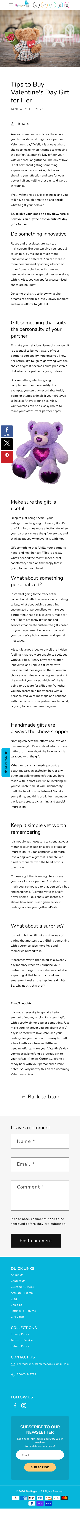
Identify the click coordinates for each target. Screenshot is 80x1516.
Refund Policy (20, 1346)
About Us (17, 1275)
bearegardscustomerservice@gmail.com (43, 1364)
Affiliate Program (22, 1293)
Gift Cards (17, 1317)
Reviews (6, 762)
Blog (14, 1299)
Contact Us (18, 1281)
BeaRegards (33, 1491)
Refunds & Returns (23, 1311)
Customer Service (22, 1287)
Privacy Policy (20, 1334)
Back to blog (44, 1096)
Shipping (17, 1305)
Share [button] (24, 123)
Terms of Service (22, 1340)
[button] (11, 5)
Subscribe (40, 1467)
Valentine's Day (21, 1074)
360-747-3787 (26, 1374)
